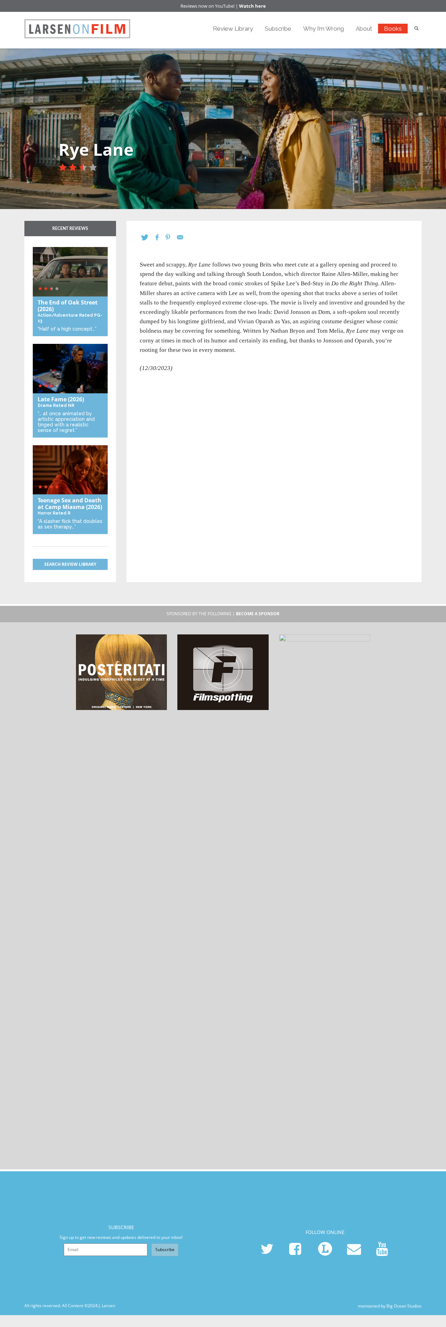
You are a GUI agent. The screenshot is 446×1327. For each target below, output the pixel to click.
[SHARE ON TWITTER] (148, 237)
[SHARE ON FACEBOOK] (160, 237)
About (364, 28)
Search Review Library (70, 564)
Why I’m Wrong (323, 28)
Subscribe (278, 28)
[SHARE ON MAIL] (183, 237)
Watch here (252, 6)
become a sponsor (257, 614)
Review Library (233, 28)
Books (393, 28)
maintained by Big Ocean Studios (390, 1306)
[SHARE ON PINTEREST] (171, 237)
